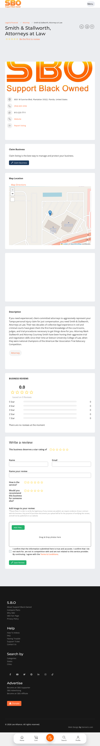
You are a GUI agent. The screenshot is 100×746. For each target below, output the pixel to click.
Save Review (18, 562)
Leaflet (65, 244)
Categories (11, 658)
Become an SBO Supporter (18, 687)
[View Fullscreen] (12, 199)
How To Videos (13, 632)
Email (54, 460)
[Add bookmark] (92, 27)
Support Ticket (13, 641)
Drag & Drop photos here (50, 537)
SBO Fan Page (13, 616)
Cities (9, 664)
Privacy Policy (13, 619)
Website (17, 119)
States (9, 661)
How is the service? (14, 483)
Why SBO (11, 613)
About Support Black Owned (19, 607)
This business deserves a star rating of (28, 449)
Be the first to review (30, 39)
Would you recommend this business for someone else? (15, 495)
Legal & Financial (11, 22)
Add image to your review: (22, 508)
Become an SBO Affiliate (17, 693)
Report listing (20, 125)
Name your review (18, 471)
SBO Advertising (14, 690)
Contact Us (11, 644)
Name (12, 460)
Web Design (73, 727)
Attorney (26, 22)
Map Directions (18, 184)
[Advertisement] (50, 277)
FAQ (9, 635)
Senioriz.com (87, 727)
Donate (15, 703)
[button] (50, 213)
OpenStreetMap (76, 244)
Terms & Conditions (49, 554)
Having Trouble (13, 638)
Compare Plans (13, 610)
